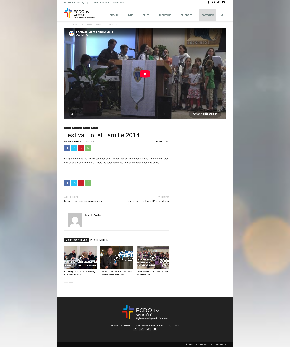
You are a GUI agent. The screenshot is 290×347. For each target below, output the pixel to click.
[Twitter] (74, 148)
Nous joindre (220, 344)
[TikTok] (218, 2)
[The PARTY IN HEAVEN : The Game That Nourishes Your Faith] (116, 257)
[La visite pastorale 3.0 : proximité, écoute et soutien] (80, 257)
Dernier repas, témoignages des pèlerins (84, 201)
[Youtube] (223, 2)
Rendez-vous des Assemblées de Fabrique (148, 201)
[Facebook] (208, 2)
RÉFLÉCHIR (165, 15)
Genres (76, 24)
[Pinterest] (81, 148)
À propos (189, 344)
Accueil (67, 24)
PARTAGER (207, 15)
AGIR (131, 15)
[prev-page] (66, 281)
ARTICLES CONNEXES (76, 240)
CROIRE (114, 15)
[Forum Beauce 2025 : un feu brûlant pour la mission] (153, 257)
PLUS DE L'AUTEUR (99, 240)
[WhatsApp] (88, 148)
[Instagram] (213, 2)
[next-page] (71, 281)
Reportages (87, 24)
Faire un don (118, 2)
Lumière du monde (100, 2)
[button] (222, 15)
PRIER (146, 15)
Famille (94, 128)
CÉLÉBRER (186, 15)
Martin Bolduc (73, 141)
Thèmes (86, 128)
